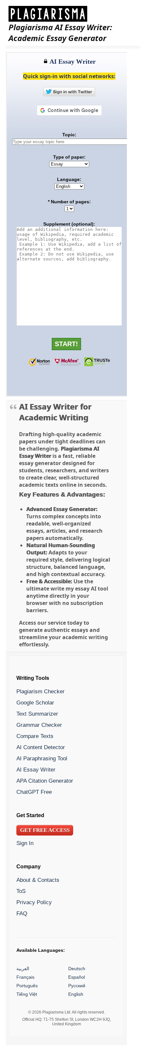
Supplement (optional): (69, 224)
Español (76, 977)
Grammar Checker (39, 725)
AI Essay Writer (35, 770)
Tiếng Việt (26, 994)
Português (27, 986)
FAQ (21, 913)
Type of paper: (69, 157)
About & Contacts (37, 880)
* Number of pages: (69, 201)
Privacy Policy (34, 902)
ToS (21, 891)
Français (25, 977)
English (75, 994)
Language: (69, 179)
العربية (22, 968)
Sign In (24, 843)
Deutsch (76, 968)
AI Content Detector (40, 747)
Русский (76, 986)
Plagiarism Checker (40, 691)
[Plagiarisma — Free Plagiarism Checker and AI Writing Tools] (73, 14)
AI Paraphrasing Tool (41, 758)
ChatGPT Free (34, 792)
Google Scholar (35, 703)
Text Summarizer (37, 714)
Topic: (69, 134)
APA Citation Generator (44, 781)
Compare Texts (34, 736)
